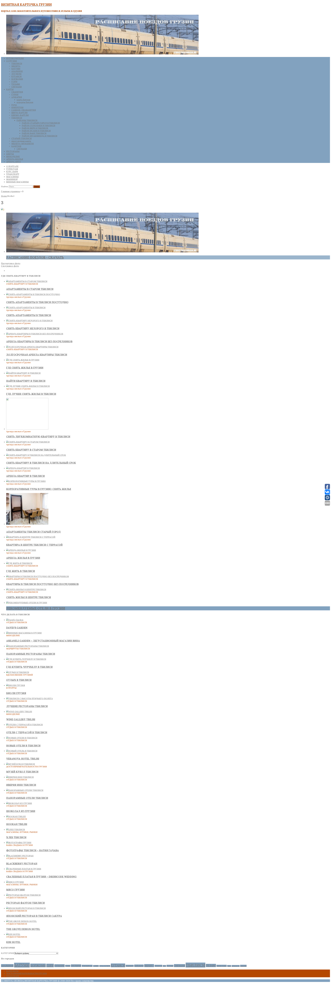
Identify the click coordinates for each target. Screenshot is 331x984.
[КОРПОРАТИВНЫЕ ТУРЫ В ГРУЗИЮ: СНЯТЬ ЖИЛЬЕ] (26, 481)
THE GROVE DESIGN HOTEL (23, 929)
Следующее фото (10, 266)
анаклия (243, 966)
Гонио (67, 966)
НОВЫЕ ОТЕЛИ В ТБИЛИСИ (23, 745)
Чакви (229, 966)
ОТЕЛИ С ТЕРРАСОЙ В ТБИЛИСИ (26, 732)
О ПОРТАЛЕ (12, 166)
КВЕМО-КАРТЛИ (20, 115)
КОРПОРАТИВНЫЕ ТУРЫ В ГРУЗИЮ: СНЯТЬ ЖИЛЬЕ (38, 489)
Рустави (170, 966)
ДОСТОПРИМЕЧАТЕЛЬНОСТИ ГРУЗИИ (26, 973)
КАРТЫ (10, 89)
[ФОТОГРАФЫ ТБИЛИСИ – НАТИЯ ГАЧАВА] (18, 842)
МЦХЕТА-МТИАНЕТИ (22, 143)
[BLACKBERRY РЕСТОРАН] (19, 855)
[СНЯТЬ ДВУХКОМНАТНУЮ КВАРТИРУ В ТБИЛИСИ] (27, 429)
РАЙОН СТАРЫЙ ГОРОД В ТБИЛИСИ (41, 123)
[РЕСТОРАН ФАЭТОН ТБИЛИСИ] (23, 895)
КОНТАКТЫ (12, 971)
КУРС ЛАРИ (12, 171)
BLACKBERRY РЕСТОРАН (21, 863)
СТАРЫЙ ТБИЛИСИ (21, 138)
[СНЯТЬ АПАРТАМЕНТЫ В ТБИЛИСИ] (26, 307)
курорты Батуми (25, 102)
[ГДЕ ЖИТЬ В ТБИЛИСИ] (19, 563)
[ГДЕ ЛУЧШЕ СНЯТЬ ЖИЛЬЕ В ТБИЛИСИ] (28, 386)
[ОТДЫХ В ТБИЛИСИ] (17, 672)
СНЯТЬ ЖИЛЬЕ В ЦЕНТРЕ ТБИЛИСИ (28, 597)
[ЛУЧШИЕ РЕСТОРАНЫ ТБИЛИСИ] (29, 698)
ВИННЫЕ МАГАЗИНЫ (17, 181)
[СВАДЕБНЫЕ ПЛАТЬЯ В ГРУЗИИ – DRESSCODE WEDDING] (23, 868)
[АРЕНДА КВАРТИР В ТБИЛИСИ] (23, 468)
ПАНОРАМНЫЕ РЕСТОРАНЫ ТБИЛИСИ (30, 653)
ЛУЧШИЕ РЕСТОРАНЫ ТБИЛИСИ (27, 706)
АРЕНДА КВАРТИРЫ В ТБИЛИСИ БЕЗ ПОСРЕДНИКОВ (39, 341)
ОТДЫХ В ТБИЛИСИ (19, 680)
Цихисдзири (221, 966)
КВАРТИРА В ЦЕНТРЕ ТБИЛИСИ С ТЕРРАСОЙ (34, 544)
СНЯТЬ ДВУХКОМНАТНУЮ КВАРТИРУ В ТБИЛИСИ (38, 436)
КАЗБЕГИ (96, 966)
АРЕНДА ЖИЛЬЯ (14, 159)
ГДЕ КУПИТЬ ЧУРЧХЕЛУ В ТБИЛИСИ (29, 666)
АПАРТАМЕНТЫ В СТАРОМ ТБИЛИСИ (29, 289)
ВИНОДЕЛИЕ (13, 156)
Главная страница (10, 191)
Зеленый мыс (87, 966)
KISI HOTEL (13, 942)
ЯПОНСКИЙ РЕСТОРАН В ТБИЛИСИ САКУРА (34, 915)
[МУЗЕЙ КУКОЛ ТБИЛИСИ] (20, 764)
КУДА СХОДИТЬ (104, 966)
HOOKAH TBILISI (16, 824)
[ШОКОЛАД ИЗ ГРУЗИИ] (19, 803)
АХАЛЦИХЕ (17, 71)
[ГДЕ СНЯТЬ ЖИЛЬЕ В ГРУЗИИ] (22, 360)
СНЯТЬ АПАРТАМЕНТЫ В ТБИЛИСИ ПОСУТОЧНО (37, 302)
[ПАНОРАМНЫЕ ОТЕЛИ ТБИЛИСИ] (24, 790)
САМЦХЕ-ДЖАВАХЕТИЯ (23, 110)
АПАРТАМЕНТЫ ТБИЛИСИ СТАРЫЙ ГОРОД (33, 531)
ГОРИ (14, 81)
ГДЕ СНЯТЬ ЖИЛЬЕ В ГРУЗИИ (24, 367)
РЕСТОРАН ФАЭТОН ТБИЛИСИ (25, 902)
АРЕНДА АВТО (13, 161)
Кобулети (139, 965)
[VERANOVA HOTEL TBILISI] (21, 750)
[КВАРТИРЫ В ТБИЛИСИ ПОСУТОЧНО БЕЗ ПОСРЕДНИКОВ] (37, 576)
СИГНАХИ (16, 86)
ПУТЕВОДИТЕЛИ (15, 58)
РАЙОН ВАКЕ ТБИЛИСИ (34, 133)
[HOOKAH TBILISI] (16, 816)
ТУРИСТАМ (12, 169)
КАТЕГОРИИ (7, 953)
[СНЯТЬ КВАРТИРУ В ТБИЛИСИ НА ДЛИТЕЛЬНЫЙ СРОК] (36, 455)
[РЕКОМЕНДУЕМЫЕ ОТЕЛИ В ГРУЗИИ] (26, 602)
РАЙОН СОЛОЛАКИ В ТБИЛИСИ (38, 125)
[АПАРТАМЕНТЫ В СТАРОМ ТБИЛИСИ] (26, 281)
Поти (164, 966)
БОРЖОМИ (17, 79)
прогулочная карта (21, 141)
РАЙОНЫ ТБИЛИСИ (27, 120)
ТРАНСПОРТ (12, 174)
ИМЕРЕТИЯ (17, 107)
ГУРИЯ (14, 94)
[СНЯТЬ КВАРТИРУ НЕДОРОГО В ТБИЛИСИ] (29, 320)
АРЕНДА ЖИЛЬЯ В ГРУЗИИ (23, 557)
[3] (2, 209)
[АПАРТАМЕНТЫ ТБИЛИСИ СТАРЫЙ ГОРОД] (27, 524)
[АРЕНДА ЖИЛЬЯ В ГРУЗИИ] (21, 550)
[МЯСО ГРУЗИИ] (15, 882)
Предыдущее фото (10, 263)
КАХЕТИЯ (16, 146)
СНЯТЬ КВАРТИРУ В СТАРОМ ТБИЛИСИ (31, 449)
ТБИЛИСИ (16, 63)
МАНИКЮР (12, 179)
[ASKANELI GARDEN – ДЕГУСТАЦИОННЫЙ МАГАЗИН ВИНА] (24, 633)
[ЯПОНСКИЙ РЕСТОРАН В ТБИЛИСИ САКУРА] (26, 908)
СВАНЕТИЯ (17, 92)
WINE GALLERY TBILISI (20, 719)
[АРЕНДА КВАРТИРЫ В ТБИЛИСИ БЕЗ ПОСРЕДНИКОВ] (34, 333)
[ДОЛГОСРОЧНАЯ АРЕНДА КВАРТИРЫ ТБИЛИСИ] (32, 346)
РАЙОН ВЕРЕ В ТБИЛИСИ (35, 128)
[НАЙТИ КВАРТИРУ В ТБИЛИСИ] (23, 373)
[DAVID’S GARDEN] (14, 619)
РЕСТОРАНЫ (13, 151)
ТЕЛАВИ (15, 84)
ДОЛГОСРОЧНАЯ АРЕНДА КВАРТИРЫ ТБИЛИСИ (36, 354)
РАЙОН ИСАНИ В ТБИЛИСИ (36, 130)
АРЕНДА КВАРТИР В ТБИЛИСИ (25, 476)
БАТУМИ (15, 68)
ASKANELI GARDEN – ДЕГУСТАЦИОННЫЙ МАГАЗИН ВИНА (43, 640)
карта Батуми (23, 99)
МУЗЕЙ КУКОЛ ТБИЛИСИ (22, 771)
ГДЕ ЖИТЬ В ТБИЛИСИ (20, 571)
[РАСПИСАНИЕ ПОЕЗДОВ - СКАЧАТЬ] (102, 251)
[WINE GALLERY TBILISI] (19, 711)
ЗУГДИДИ (16, 73)
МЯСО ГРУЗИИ (15, 889)
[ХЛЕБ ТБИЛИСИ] (15, 829)
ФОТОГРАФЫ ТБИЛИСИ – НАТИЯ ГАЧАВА (32, 850)
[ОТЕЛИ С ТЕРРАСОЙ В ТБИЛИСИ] (24, 724)
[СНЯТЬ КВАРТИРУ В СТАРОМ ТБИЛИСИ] (28, 442)
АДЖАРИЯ (16, 97)
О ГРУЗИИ (11, 61)
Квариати (130, 966)
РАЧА (14, 104)
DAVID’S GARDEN (16, 627)
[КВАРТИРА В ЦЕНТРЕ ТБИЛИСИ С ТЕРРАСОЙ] (30, 537)
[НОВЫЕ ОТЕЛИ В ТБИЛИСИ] (21, 737)
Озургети (158, 966)
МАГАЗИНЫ (12, 176)
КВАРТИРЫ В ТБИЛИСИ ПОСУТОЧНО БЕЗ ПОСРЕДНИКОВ (42, 584)
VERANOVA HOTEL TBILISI (22, 758)
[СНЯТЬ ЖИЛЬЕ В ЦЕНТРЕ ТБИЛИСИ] (26, 589)
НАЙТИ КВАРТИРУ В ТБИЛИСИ (25, 380)
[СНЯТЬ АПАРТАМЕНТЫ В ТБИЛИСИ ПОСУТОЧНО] (33, 294)
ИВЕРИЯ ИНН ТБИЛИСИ (21, 784)
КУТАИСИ (16, 76)
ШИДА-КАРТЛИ (19, 112)
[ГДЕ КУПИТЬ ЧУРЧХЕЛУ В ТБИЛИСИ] (26, 659)
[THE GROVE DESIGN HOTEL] (21, 921)
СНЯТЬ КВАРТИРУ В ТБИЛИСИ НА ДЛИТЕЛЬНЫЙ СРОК (41, 462)
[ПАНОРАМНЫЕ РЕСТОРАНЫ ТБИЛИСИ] (27, 646)
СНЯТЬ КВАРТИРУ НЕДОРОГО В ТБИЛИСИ (32, 328)
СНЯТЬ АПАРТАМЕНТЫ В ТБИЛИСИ (28, 315)
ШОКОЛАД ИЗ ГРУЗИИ (20, 811)
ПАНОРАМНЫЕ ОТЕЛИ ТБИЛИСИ (27, 798)
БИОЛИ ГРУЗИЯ (16, 693)
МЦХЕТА (15, 66)
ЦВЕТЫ (10, 154)
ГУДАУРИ (59, 965)
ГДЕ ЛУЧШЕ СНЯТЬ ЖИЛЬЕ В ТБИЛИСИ (31, 393)
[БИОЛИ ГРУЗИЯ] (15, 685)
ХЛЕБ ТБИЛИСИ (16, 837)
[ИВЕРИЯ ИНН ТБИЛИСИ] (20, 777)
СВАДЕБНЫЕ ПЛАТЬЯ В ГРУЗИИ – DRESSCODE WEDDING (41, 876)
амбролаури (236, 966)
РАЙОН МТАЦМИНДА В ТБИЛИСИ (39, 135)
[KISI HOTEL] (13, 934)
